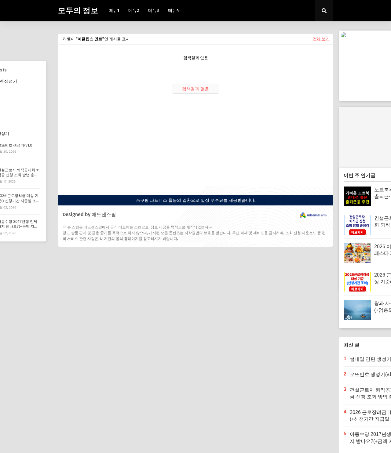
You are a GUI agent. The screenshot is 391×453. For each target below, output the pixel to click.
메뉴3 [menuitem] (153, 10)
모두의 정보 (78, 10)
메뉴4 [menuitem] (173, 10)
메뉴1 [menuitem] (114, 10)
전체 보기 (321, 39)
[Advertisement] (195, 143)
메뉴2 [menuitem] (133, 10)
